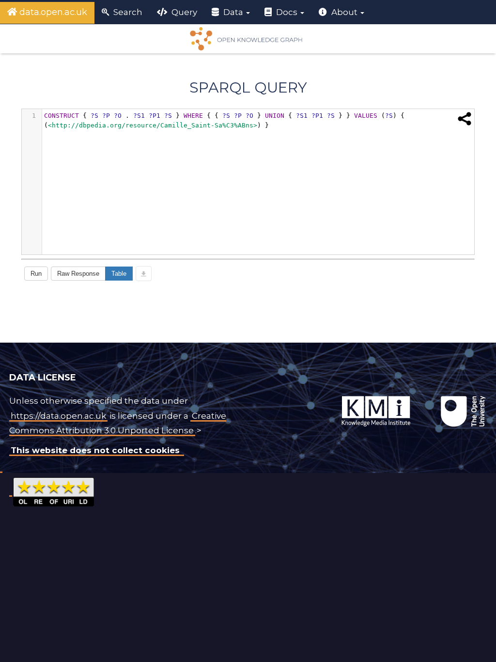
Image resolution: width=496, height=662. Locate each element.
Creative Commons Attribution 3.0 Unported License (117, 423)
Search (126, 12)
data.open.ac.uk (52, 12)
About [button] (344, 12)
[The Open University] (319, 396)
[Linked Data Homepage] (248, 38)
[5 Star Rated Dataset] (53, 490)
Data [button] (233, 12)
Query (183, 12)
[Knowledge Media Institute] (321, 396)
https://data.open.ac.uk (58, 416)
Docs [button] (286, 12)
